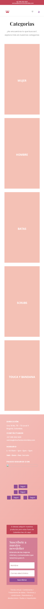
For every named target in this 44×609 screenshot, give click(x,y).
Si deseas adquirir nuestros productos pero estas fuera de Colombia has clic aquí (22, 529)
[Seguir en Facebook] (16, 492)
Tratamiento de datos (16, 592)
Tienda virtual (15, 590)
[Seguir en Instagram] (16, 486)
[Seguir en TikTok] (9, 498)
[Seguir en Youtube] (25, 498)
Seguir (22, 486)
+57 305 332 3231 (14, 437)
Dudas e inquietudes (28, 598)
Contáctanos (28, 590)
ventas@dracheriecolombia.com (21, 440)
